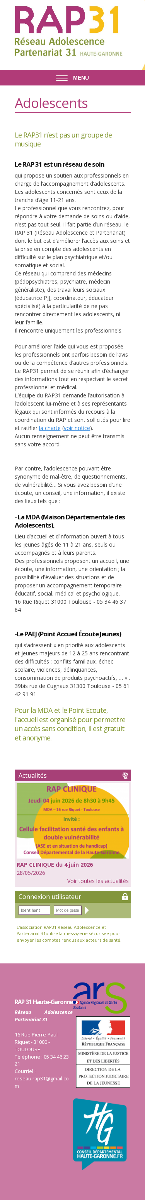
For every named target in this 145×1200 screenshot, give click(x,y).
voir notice (77, 428)
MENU (80, 78)
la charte (50, 428)
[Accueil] (67, 31)
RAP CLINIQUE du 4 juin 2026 (55, 864)
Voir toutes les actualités (98, 881)
